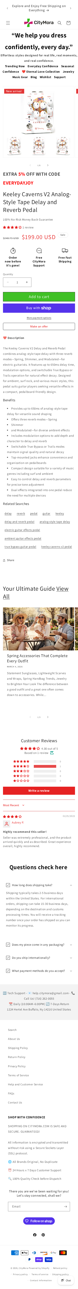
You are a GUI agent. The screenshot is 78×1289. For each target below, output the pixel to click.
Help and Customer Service (25, 1084)
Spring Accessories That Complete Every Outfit (37, 658)
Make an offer (39, 327)
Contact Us (15, 1102)
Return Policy (16, 1057)
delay (8, 513)
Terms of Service (18, 1075)
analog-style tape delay (55, 521)
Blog (34, 77)
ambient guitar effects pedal (23, 538)
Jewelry (68, 71)
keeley (60, 513)
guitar (46, 513)
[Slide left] (30, 165)
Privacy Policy (16, 1066)
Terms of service (40, 1274)
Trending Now (15, 66)
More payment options (39, 317)
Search (12, 1030)
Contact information (41, 1280)
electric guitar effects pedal (22, 530)
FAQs (11, 1093)
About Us (14, 1039)
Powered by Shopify (39, 1268)
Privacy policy (20, 1274)
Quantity (8, 274)
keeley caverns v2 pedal (56, 546)
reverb (21, 513)
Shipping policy (60, 1274)
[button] (8, 23)
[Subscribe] (65, 1206)
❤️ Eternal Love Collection (41, 71)
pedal (34, 513)
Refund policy (60, 1268)
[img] (12, 816)
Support (60, 77)
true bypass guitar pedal (20, 546)
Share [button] (10, 560)
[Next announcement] (70, 8)
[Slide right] (47, 165)
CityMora (23, 1268)
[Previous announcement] (7, 8)
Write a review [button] (38, 790)
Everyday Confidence (43, 66)
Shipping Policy (18, 1048)
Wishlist (45, 77)
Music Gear (20, 77)
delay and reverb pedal (19, 521)
